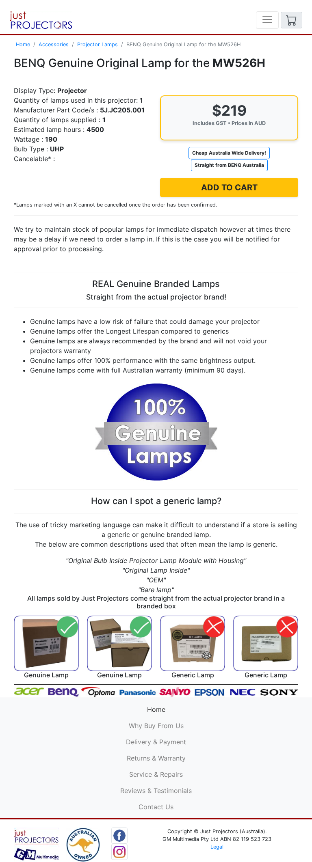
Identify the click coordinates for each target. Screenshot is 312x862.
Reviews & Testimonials (156, 791)
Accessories (54, 44)
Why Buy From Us (156, 726)
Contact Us (156, 807)
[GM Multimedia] (36, 844)
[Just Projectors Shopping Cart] (291, 20)
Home (23, 44)
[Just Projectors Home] (41, 20)
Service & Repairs (156, 774)
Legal (216, 847)
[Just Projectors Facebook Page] (119, 835)
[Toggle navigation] (267, 20)
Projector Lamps (97, 44)
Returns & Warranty (156, 758)
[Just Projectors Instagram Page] (119, 851)
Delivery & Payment (156, 742)
